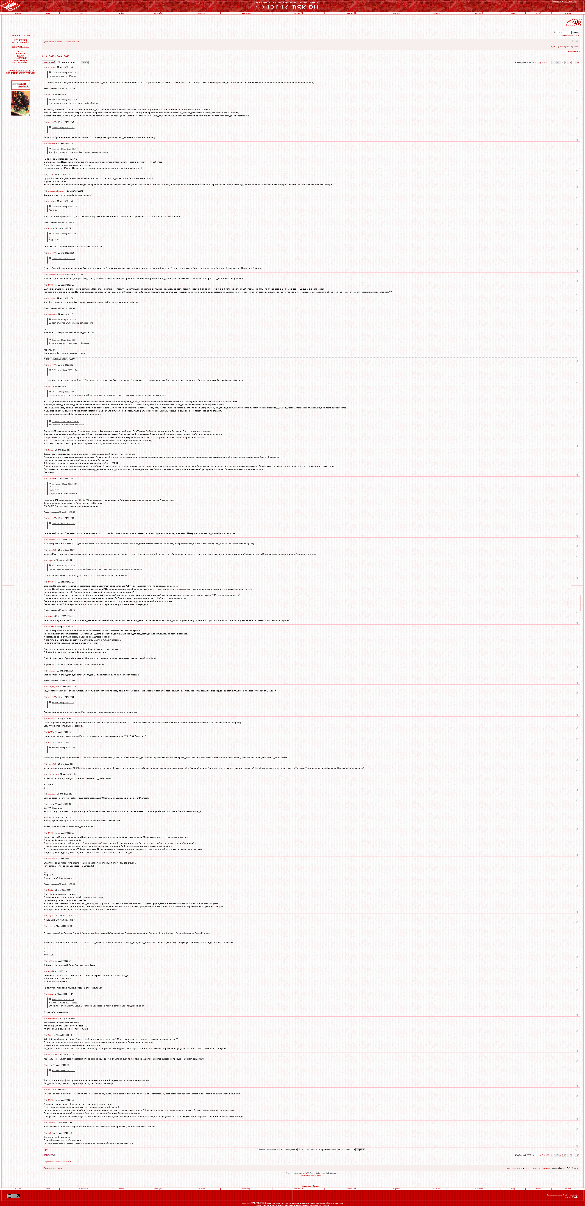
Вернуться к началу (577, 90)
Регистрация (565, 47)
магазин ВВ (298, 13)
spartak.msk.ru (328, 1203)
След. (575, 1149)
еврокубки (158, 13)
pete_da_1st (53, 687)
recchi (50, 804)
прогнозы (436, 13)
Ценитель (52, 144)
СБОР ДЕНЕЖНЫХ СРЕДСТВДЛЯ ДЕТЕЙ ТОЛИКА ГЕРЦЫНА (20, 72)
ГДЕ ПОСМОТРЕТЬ (20, 47)
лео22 (50, 94)
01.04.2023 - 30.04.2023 (55, 56)
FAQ (554, 47)
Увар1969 (52, 550)
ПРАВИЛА (20, 54)
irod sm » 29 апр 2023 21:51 (63, 1070)
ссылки (568, 13)
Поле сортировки (306, 1149)
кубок (121, 13)
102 (577, 62)
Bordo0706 (52, 1018)
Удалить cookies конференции (537, 1168)
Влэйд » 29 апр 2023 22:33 (63, 258)
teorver (50, 926)
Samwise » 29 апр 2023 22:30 (64, 340)
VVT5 (50, 961)
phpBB (305, 1173)
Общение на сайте (54, 42)
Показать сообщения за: (268, 1149)
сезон (48, 13)
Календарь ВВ (574, 51)
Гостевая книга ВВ (72, 42)
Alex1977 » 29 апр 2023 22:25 (65, 565)
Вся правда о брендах (310, 1186)
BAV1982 (52, 285)
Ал (49, 971)
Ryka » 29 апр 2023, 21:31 (63, 999)
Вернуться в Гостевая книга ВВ (57, 1162)
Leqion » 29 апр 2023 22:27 (63, 523)
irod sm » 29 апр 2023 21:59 (63, 747)
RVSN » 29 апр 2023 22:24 (63, 702)
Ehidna (50, 1035)
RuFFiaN (51, 719)
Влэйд (50, 450)
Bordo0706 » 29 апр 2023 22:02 (65, 421)
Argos (50, 228)
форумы (396, 13)
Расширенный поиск (570, 35)
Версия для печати (576, 40)
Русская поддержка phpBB (311, 1175)
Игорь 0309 (52, 1055)
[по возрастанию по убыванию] (351, 1149)
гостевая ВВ (351, 13)
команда (201, 13)
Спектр (51, 539)
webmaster (574, 1195)
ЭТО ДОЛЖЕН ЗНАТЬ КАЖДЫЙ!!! (20, 41)
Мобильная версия (572, 40)
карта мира (246, 13)
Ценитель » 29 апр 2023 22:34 (64, 206)
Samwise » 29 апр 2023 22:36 (64, 149)
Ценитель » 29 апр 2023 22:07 (64, 234)
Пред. (46, 1149)
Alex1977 (52, 122)
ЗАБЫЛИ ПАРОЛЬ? (20, 63)
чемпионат (83, 13)
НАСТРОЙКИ (21, 58)
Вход (576, 47)
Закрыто (45, 61)
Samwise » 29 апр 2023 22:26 (64, 319)
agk (49, 1065)
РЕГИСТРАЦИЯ (20, 60)
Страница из (541, 62)
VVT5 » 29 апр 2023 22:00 (63, 392)
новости (18, 13)
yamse (50, 174)
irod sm (51, 1133)
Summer (51, 994)
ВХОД (20, 51)
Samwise (51, 67)
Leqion (50, 560)
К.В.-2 (50, 616)
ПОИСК (20, 56)
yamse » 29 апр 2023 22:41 (63, 127)
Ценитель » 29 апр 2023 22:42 (64, 72)
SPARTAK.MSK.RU (259, 1203)
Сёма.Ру (574, 1197)
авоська (51, 626)
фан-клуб (479, 13)
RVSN (50, 732)
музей (538, 13)
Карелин (51, 794)
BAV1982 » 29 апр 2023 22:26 (64, 100)
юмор (513, 13)
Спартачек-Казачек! (56, 191)
